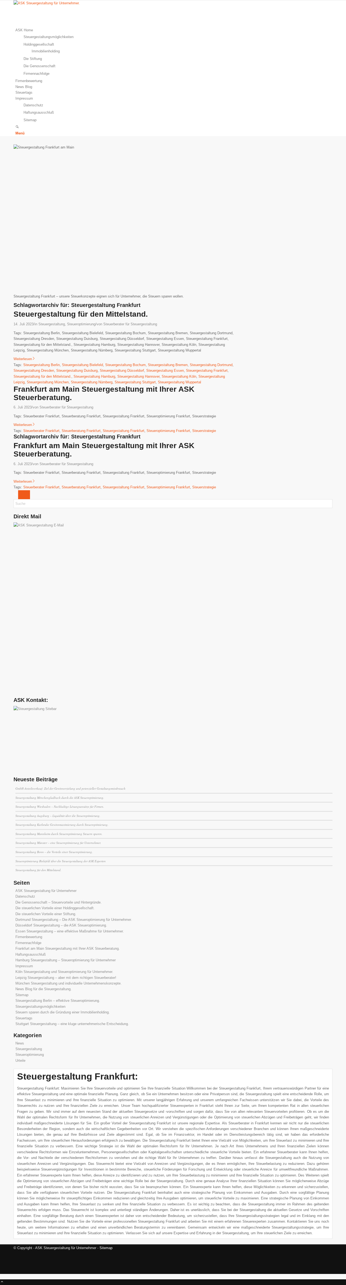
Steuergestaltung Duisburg (77, 370)
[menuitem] (173, 51)
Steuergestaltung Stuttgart (135, 382)
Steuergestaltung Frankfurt (207, 370)
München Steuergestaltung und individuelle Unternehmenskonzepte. (68, 983)
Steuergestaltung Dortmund (211, 365)
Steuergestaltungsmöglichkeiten (40, 1007)
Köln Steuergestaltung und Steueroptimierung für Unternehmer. (64, 972)
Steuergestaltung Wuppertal (179, 382)
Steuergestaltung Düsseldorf (122, 370)
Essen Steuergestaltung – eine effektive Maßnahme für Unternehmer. (69, 931)
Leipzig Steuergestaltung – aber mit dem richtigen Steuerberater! (65, 978)
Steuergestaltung (51, 324)
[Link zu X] (16, 1254)
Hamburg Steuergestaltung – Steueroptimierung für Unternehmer (65, 960)
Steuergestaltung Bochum (125, 365)
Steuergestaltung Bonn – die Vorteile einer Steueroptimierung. (54, 852)
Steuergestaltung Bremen (168, 365)
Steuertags (23, 1018)
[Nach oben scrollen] (2, 1282)
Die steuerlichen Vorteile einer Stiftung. (45, 914)
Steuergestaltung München (48, 382)
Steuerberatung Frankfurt (81, 431)
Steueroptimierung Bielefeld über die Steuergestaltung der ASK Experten (60, 861)
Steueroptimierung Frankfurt (168, 431)
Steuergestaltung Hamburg (94, 376)
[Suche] (17, 127)
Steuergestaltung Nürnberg (91, 382)
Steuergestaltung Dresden (34, 370)
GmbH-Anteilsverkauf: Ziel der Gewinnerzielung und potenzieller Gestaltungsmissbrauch (70, 788)
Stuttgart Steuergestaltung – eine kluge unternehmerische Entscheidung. (72, 1024)
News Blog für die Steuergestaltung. (43, 989)
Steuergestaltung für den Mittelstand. (81, 314)
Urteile (20, 1061)
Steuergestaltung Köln (179, 376)
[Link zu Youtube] (16, 1265)
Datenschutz (25, 896)
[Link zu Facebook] (16, 1259)
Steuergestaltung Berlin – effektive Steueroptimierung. (57, 1001)
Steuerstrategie (204, 431)
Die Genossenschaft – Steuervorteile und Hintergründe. (58, 902)
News (19, 1043)
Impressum (24, 966)
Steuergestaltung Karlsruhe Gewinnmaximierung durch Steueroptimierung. (61, 825)
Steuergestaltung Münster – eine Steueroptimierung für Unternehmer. (58, 843)
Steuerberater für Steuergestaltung (130, 324)
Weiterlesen (23, 359)
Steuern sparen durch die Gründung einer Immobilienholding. (62, 1012)
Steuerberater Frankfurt (41, 431)
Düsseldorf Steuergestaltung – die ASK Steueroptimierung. (61, 925)
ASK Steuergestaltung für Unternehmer (45, 891)
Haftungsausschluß (30, 954)
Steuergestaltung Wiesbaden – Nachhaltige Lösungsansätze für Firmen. (59, 806)
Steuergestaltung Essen (165, 370)
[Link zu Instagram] (16, 1271)
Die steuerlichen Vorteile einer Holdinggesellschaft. (55, 908)
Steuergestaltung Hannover (138, 376)
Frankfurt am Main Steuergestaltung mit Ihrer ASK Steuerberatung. (104, 393)
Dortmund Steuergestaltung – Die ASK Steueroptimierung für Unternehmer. (73, 920)
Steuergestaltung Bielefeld (82, 365)
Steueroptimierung (81, 324)
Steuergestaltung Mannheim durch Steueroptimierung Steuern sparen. (58, 834)
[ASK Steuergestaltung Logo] (54, 3)
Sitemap (21, 995)
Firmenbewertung (28, 937)
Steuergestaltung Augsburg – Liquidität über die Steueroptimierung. (57, 816)
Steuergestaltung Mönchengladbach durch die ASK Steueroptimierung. (59, 798)
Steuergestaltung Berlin (41, 365)
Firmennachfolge (28, 943)
